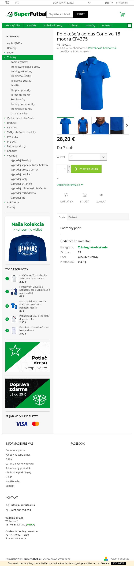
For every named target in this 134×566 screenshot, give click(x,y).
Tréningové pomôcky (23, 104)
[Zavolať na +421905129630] (10, 2)
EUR (107, 2)
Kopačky (12, 151)
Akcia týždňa (14, 43)
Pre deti (11, 141)
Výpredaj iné (18, 197)
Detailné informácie (68, 184)
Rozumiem (118, 563)
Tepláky (15, 85)
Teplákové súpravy (21, 80)
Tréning (11, 57)
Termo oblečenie (20, 94)
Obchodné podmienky (18, 472)
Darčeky (11, 48)
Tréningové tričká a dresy (25, 66)
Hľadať (80, 14)
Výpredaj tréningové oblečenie (28, 188)
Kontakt (9, 485)
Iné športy (13, 202)
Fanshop (12, 127)
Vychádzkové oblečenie (20, 118)
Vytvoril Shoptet (119, 558)
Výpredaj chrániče (21, 183)
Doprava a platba (63, 2)
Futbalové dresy (16, 146)
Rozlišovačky (18, 99)
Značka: (76, 51)
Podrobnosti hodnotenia (102, 48)
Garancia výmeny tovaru (19, 463)
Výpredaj (12, 155)
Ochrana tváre (19, 113)
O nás (8, 476)
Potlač (8, 459)
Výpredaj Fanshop (21, 160)
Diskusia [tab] (73, 217)
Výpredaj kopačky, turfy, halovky (29, 165)
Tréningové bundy (21, 108)
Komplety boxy (19, 62)
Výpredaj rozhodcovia (23, 193)
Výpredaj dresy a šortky (24, 169)
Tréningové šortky (21, 76)
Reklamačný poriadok (17, 468)
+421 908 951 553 (21, 510)
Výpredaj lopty (19, 179)
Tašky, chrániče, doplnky (21, 132)
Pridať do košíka (88, 168)
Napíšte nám (12, 481)
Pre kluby (12, 137)
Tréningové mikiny (21, 71)
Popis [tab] (62, 217)
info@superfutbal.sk (23, 505)
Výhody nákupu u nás (18, 454)
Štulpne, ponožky (21, 90)
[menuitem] (13, 25)
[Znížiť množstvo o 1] (69, 171)
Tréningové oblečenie (92, 247)
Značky (11, 207)
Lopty (10, 52)
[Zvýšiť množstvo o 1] (69, 167)
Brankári (12, 122)
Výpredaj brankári (21, 174)
